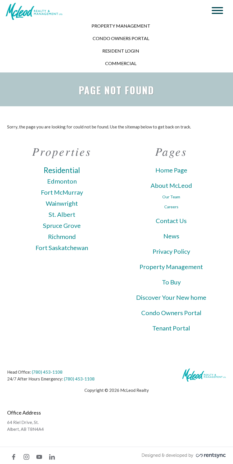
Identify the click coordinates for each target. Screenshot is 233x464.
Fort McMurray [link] (62, 192)
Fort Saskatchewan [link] (62, 247)
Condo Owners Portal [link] (171, 312)
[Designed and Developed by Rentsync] (184, 454)
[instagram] (26, 457)
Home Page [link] (171, 170)
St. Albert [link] (62, 214)
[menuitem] (121, 26)
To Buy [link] (171, 282)
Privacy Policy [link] (171, 251)
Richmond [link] (62, 236)
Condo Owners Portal (121, 38)
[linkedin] (52, 457)
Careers (171, 206)
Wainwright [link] (62, 203)
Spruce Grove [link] (62, 225)
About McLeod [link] (171, 185)
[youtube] (39, 457)
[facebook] (13, 457)
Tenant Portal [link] (171, 328)
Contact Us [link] (171, 220)
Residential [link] (61, 170)
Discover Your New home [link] (171, 297)
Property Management (120, 25)
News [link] (171, 236)
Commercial (120, 63)
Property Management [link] (171, 266)
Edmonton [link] (62, 181)
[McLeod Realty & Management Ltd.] (34, 11)
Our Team (171, 196)
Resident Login (120, 50)
